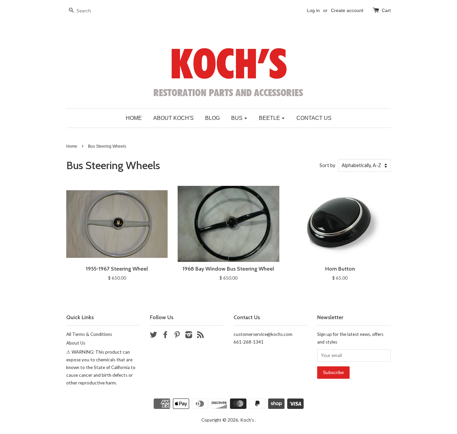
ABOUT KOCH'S (173, 118)
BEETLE (270, 118)
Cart (386, 10)
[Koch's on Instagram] (188, 336)
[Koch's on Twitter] (153, 336)
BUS (237, 118)
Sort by (327, 165)
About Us (75, 343)
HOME (134, 118)
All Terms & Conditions (89, 334)
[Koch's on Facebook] (165, 336)
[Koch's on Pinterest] (177, 336)
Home (71, 146)
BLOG (212, 118)
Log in (313, 10)
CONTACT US (314, 118)
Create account (347, 10)
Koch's (247, 420)
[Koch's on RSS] (200, 336)
